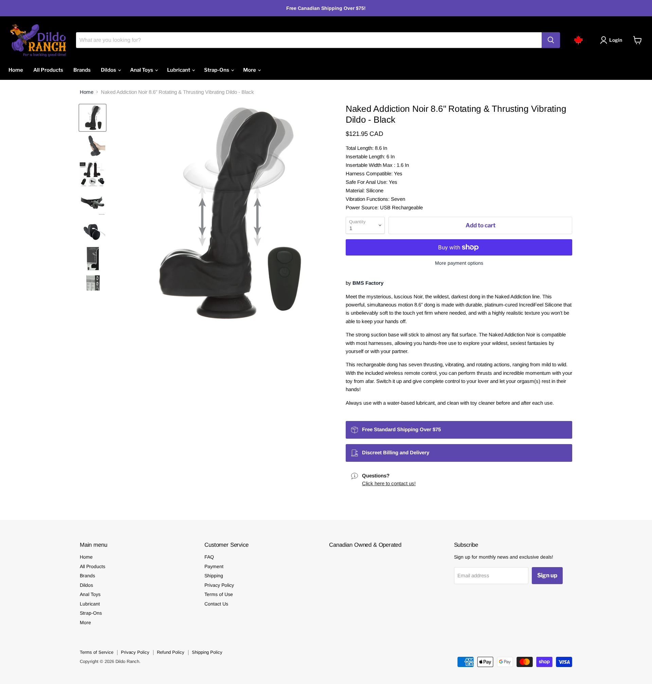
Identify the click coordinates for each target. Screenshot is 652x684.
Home (15, 70)
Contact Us (216, 604)
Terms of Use (218, 594)
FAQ (209, 557)
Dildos (109, 70)
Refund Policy (170, 652)
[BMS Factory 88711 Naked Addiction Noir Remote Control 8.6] (92, 117)
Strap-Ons (217, 70)
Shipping (213, 575)
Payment (213, 566)
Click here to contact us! (389, 483)
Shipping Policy (207, 652)
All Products (48, 70)
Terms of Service (96, 652)
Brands (82, 70)
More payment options (459, 263)
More (250, 70)
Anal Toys (142, 70)
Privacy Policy (219, 585)
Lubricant (179, 70)
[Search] (551, 40)
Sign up (547, 575)
